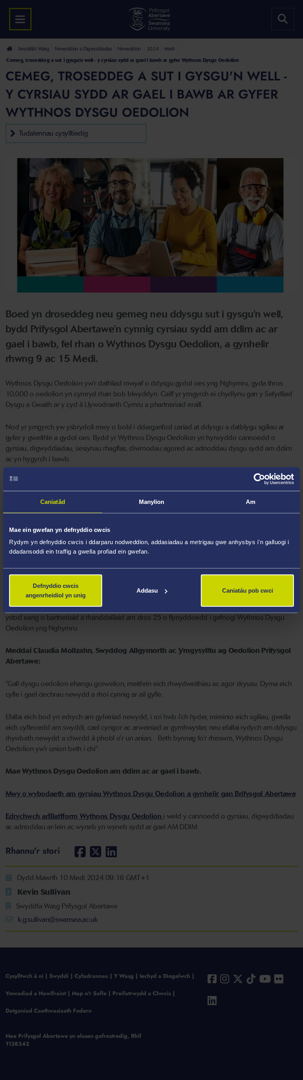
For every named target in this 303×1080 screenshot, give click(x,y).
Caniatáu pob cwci (247, 590)
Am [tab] (250, 501)
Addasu (147, 590)
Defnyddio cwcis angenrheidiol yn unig (56, 590)
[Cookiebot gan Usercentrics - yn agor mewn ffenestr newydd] (259, 479)
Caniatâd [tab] (52, 501)
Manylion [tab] (152, 501)
